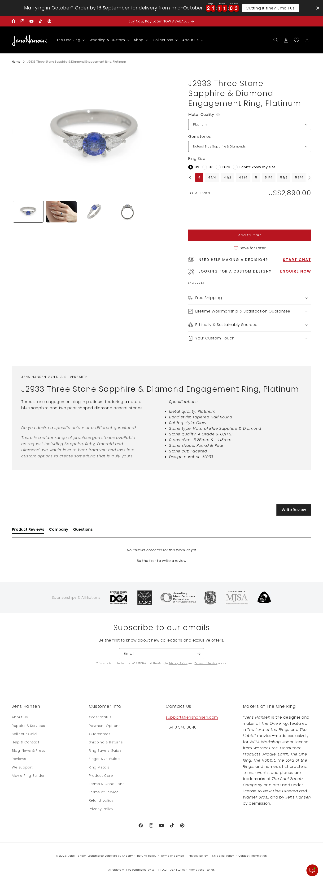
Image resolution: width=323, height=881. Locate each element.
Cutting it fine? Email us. (271, 8)
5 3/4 (299, 177)
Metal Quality (204, 114)
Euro (226, 167)
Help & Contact (25, 742)
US (197, 167)
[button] (70, 40)
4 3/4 (243, 177)
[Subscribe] (198, 653)
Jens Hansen (77, 856)
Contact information (253, 856)
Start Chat (297, 259)
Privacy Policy (178, 663)
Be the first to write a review (161, 560)
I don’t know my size (257, 167)
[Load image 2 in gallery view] (61, 212)
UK (211, 167)
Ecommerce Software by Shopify (110, 856)
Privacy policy (198, 856)
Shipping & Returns (106, 742)
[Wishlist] (296, 40)
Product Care (101, 775)
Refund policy (101, 800)
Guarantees (100, 734)
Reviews (19, 758)
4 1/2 (227, 177)
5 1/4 (269, 177)
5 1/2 (284, 177)
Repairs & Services (28, 725)
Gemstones (199, 136)
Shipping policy (223, 856)
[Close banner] (318, 8)
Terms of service (172, 856)
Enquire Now (295, 271)
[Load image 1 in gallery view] (28, 212)
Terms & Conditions (107, 783)
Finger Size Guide (104, 758)
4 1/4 (212, 177)
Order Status (100, 717)
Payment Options (105, 725)
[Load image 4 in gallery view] (127, 212)
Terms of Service (206, 663)
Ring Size (196, 158)
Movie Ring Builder (28, 775)
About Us (20, 717)
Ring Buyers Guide (105, 750)
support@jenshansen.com (192, 717)
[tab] (28, 530)
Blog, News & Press (28, 750)
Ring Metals (99, 767)
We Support (22, 767)
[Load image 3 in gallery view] (94, 212)
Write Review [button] (294, 509)
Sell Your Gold (24, 734)
